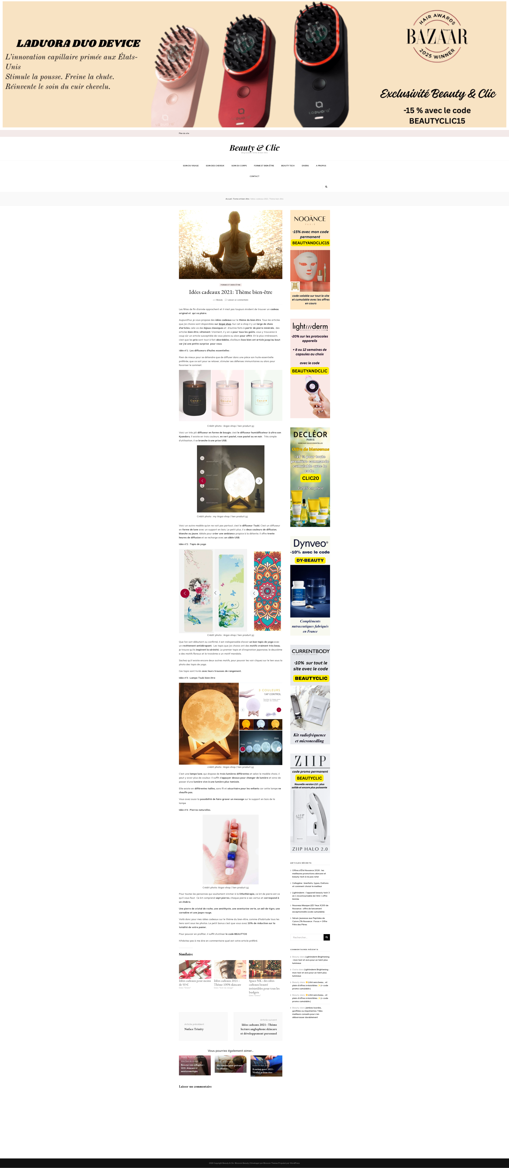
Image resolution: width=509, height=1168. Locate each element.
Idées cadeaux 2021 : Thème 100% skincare (227, 983)
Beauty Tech (288, 165)
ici (253, 425)
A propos (321, 165)
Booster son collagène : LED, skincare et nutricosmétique (192, 1068)
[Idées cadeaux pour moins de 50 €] (195, 969)
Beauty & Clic (255, 147)
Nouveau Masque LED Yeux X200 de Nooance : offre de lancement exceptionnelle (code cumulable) (310, 908)
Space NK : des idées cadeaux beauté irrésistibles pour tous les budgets (264, 986)
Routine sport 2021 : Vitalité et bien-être (263, 1071)
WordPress (295, 1163)
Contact (254, 176)
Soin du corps (239, 165)
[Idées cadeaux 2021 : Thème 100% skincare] (230, 969)
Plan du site (184, 133)
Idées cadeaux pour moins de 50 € (195, 983)
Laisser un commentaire (238, 300)
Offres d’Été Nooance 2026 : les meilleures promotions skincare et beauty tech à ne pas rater (309, 873)
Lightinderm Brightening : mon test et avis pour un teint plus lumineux (310, 959)
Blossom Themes (270, 1163)
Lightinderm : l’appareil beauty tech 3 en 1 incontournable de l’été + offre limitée (311, 895)
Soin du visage (191, 165)
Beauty (219, 300)
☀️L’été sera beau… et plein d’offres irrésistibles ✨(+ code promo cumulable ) (310, 985)
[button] (195, 395)
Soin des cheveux (215, 165)
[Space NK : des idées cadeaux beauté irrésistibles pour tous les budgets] (265, 969)
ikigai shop (225, 323)
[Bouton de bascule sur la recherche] (326, 187)
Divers (305, 165)
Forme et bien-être (264, 165)
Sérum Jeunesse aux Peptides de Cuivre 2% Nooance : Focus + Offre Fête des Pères (309, 921)
